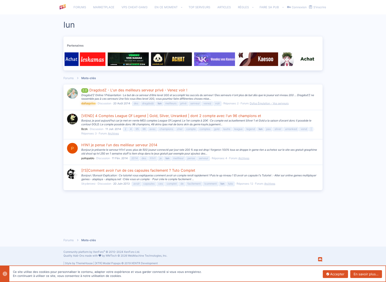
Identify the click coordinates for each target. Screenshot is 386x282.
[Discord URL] (320, 259)
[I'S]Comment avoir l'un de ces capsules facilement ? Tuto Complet (138, 170)
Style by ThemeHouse (79, 263)
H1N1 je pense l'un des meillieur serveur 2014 (119, 145)
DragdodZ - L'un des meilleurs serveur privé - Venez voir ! (134, 90)
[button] (181, 7)
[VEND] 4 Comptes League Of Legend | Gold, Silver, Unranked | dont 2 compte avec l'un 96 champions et (171, 115)
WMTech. (136, 255)
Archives (113, 133)
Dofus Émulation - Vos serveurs (269, 103)
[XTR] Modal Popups (126, 263)
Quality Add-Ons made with (81, 255)
